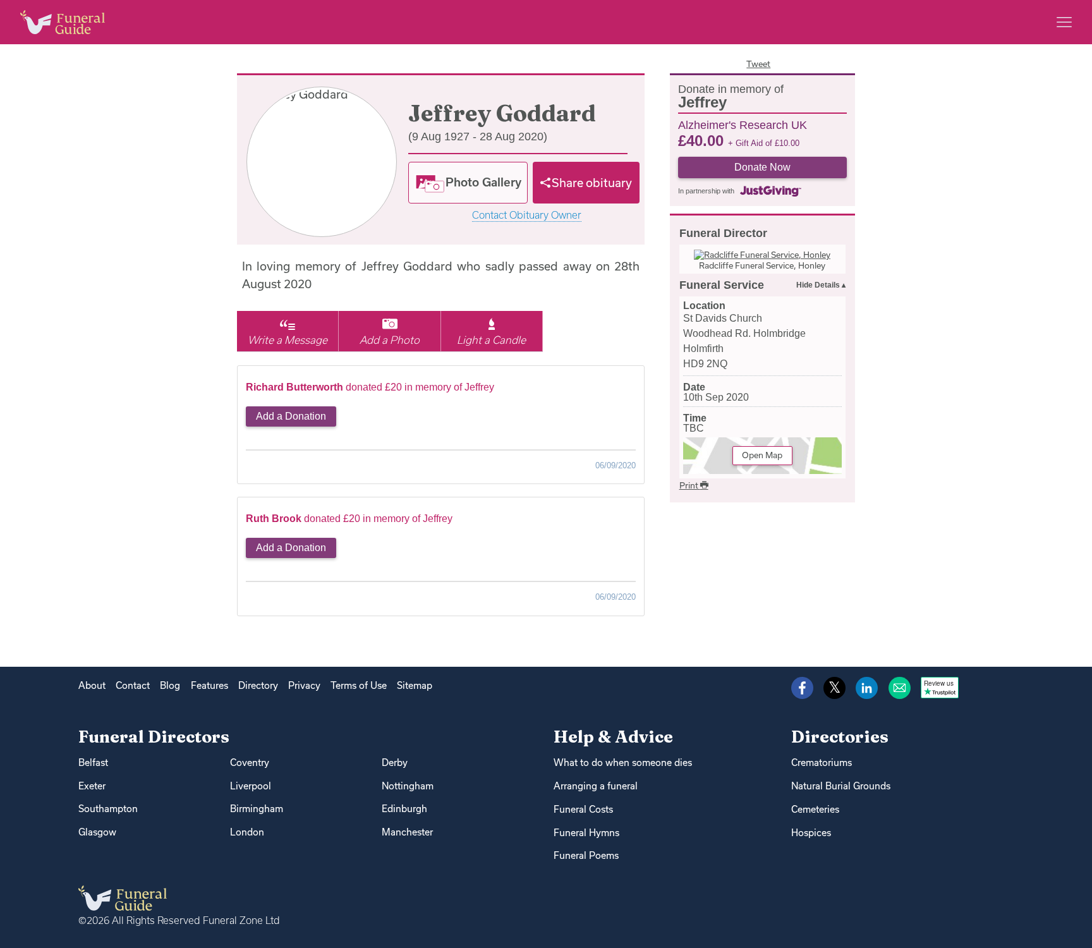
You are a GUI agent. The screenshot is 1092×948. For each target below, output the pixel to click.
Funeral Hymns (586, 832)
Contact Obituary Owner (526, 215)
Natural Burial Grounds (840, 786)
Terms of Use (359, 685)
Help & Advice (613, 736)
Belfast (93, 762)
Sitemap (414, 685)
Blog (170, 685)
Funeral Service (721, 285)
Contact (133, 685)
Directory (258, 685)
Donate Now (762, 167)
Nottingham (408, 786)
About (92, 685)
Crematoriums (821, 762)
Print (689, 485)
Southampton (108, 808)
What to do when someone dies (623, 762)
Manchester (407, 832)
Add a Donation (291, 416)
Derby (395, 762)
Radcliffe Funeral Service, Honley (762, 265)
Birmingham (256, 808)
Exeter (92, 786)
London (247, 832)
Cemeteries (815, 809)
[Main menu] (1064, 22)
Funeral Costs (583, 809)
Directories (840, 736)
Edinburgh (404, 808)
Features (209, 685)
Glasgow (97, 832)
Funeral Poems (586, 855)
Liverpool (250, 786)
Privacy (304, 685)
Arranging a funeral (596, 786)
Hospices (811, 832)
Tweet (758, 64)
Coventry (249, 762)
